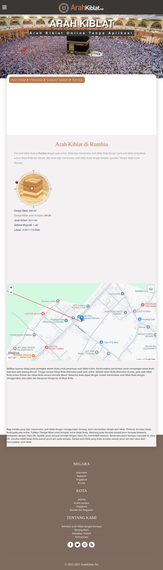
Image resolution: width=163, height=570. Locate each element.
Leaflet (139, 359)
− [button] (11, 292)
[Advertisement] (81, 110)
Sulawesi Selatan (57, 80)
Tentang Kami (81, 529)
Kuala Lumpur (81, 502)
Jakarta (81, 499)
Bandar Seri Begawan (81, 509)
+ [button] (11, 287)
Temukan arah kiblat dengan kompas (81, 526)
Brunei (81, 482)
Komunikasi (81, 536)
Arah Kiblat (18, 80)
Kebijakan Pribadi (81, 533)
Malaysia (81, 475)
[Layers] (150, 288)
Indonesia (36, 80)
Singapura (81, 479)
